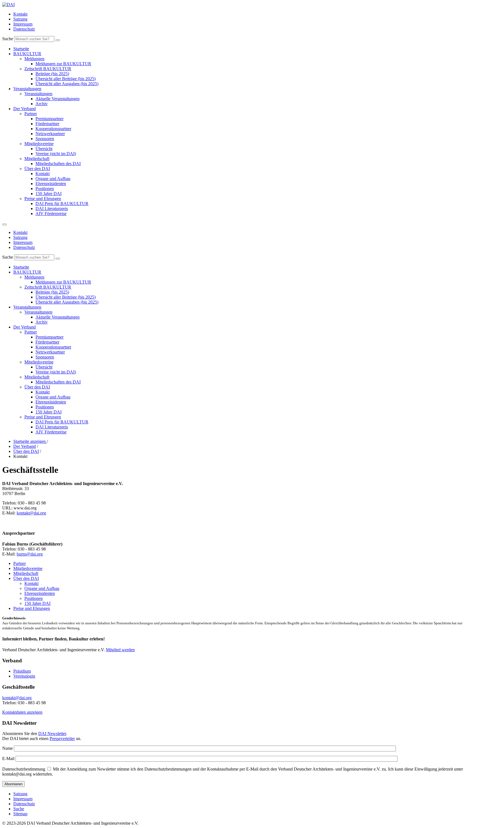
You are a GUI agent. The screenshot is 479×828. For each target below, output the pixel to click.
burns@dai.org (30, 554)
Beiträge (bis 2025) (52, 73)
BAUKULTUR (27, 53)
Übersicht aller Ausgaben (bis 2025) (66, 83)
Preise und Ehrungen (42, 198)
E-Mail (8, 758)
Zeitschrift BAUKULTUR (47, 68)
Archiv (41, 103)
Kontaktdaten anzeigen (22, 712)
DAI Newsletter (52, 733)
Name (7, 748)
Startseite (21, 48)
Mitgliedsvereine (38, 143)
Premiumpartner (49, 118)
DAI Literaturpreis (51, 208)
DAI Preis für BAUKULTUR (61, 203)
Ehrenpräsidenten (50, 183)
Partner (30, 113)
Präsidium (22, 671)
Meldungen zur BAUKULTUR (63, 63)
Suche (7, 38)
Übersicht (43, 148)
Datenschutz (24, 29)
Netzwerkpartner (50, 133)
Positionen (44, 188)
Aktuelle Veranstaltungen (57, 98)
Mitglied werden (120, 649)
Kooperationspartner (53, 128)
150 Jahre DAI (48, 193)
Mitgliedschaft (36, 158)
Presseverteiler (62, 738)
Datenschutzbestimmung (23, 769)
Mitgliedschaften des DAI (58, 163)
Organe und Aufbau (52, 178)
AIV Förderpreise (51, 213)
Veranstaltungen (27, 88)
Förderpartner (47, 123)
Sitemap (20, 813)
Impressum (22, 24)
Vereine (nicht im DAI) (55, 153)
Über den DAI (37, 168)
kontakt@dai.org (31, 513)
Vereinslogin (24, 676)
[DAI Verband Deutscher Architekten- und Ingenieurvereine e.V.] (8, 4)
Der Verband (24, 108)
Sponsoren (44, 138)
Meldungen (34, 58)
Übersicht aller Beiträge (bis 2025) (65, 78)
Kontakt (20, 14)
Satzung (20, 19)
